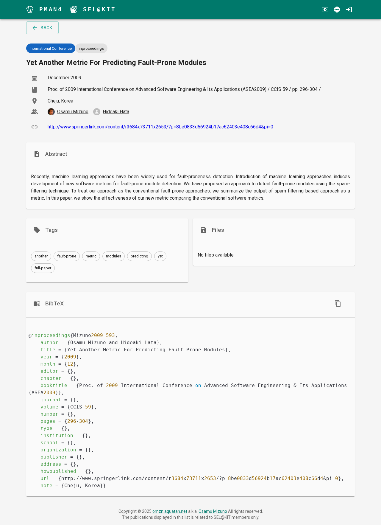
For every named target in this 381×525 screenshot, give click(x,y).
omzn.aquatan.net (169, 511)
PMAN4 (51, 9)
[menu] (30, 9)
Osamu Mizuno (213, 511)
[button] (41, 256)
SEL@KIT (99, 9)
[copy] (338, 304)
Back (46, 27)
